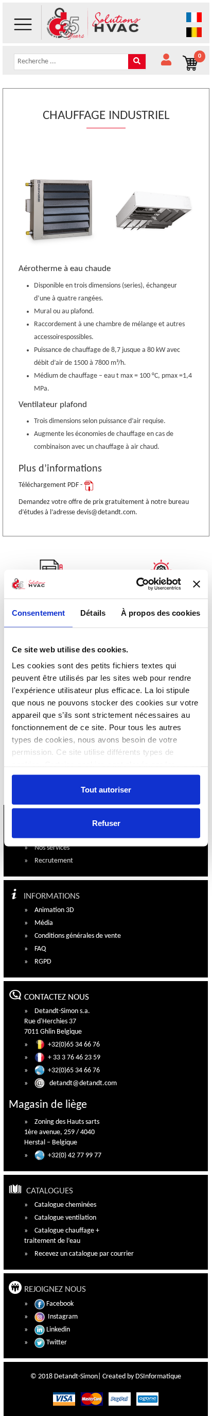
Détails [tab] (92, 612)
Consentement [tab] (38, 612)
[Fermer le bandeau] (196, 583)
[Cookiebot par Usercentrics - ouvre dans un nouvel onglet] (137, 584)
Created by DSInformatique (141, 1376)
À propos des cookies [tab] (160, 612)
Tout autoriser (106, 789)
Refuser (106, 823)
